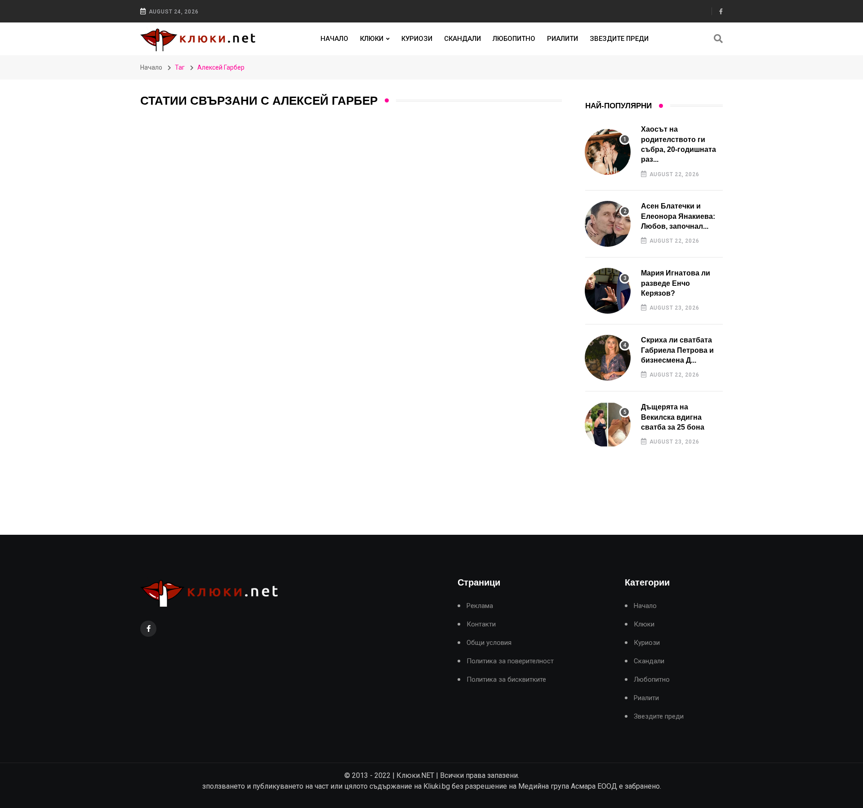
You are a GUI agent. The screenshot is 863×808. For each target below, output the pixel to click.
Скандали (462, 39)
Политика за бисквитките (506, 679)
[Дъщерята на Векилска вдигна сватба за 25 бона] (607, 424)
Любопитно (514, 39)
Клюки (371, 39)
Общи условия (489, 642)
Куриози (416, 39)
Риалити (562, 39)
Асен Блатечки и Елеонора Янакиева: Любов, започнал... (678, 216)
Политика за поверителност (510, 661)
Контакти (481, 624)
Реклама (480, 606)
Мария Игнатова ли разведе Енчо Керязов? (675, 283)
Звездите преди (619, 39)
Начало (334, 39)
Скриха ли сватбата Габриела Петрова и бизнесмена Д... (677, 350)
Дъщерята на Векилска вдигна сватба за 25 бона (672, 417)
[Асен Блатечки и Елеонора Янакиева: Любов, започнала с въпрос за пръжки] (607, 223)
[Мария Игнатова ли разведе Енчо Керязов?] (607, 290)
